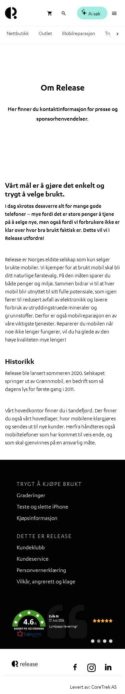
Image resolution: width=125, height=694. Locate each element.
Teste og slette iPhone (42, 506)
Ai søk (93, 13)
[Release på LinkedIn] (108, 667)
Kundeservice (33, 558)
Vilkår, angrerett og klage (46, 581)
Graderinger (31, 495)
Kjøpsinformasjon (37, 518)
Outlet (45, 33)
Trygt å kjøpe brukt (49, 483)
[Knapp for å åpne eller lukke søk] (63, 12)
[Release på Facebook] (75, 667)
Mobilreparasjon (78, 33)
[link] (62, 623)
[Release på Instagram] (91, 667)
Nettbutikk (18, 33)
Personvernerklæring (41, 570)
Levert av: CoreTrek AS (93, 687)
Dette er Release (44, 536)
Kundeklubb (31, 547)
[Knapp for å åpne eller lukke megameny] (115, 12)
